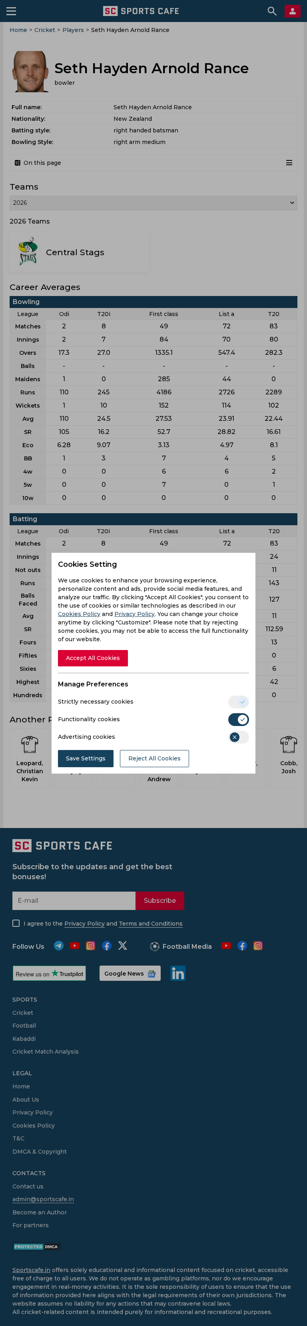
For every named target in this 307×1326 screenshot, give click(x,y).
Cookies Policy (79, 614)
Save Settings (86, 758)
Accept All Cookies (93, 658)
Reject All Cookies (154, 758)
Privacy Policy (134, 614)
